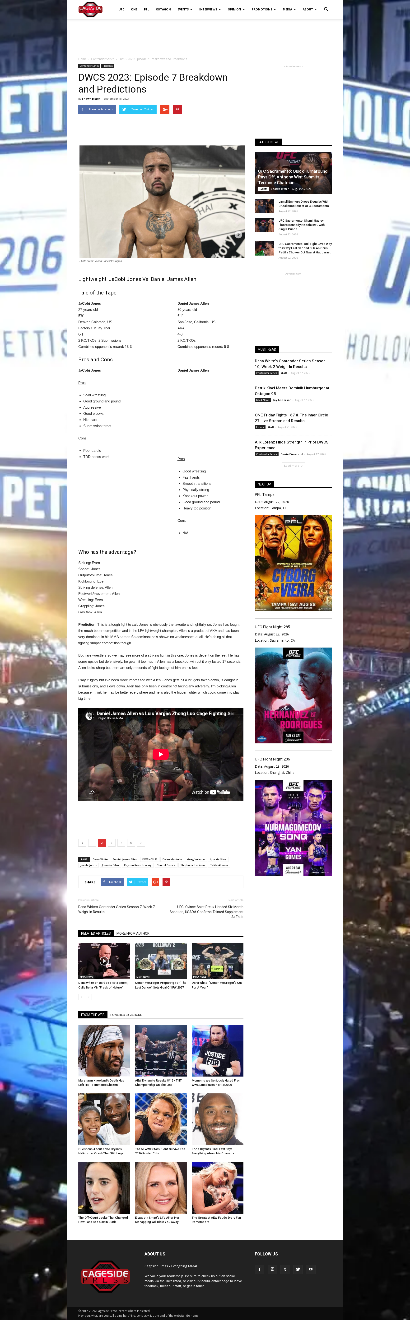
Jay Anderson (282, 400)
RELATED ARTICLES (96, 933)
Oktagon (163, 9)
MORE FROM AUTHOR (132, 933)
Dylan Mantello (172, 859)
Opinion (234, 9)
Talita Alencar (219, 865)
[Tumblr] (285, 1269)
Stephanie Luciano (193, 865)
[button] (326, 6)
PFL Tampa (265, 494)
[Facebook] (259, 1269)
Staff (283, 373)
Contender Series (89, 65)
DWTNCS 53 (149, 859)
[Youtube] (311, 1269)
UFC (121, 9)
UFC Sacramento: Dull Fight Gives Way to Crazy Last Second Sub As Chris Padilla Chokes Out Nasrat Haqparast (305, 248)
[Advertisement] (205, 35)
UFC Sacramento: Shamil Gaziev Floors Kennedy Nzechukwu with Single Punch (302, 225)
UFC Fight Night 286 (272, 759)
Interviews (208, 9)
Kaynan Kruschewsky (138, 865)
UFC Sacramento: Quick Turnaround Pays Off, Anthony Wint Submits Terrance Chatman (292, 177)
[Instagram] (272, 1269)
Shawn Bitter (91, 98)
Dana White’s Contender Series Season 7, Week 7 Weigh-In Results (116, 909)
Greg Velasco (196, 859)
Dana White (100, 859)
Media (287, 9)
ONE (134, 9)
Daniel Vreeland (291, 454)
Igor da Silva (218, 859)
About (308, 9)
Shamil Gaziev (166, 865)
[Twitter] (298, 1269)
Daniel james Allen (125, 859)
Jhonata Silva (110, 865)
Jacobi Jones (88, 865)
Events (183, 9)
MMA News (86, 976)
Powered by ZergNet (127, 1015)
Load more (291, 466)
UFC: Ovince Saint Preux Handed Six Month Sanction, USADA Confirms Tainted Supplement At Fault (206, 912)
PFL (146, 9)
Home (82, 59)
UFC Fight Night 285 (272, 627)
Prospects (108, 65)
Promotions (262, 9)
